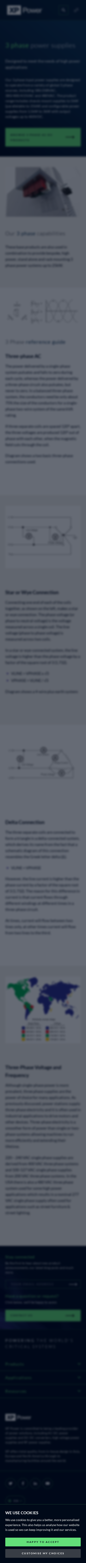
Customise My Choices (43, 1553)
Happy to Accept (43, 1542)
